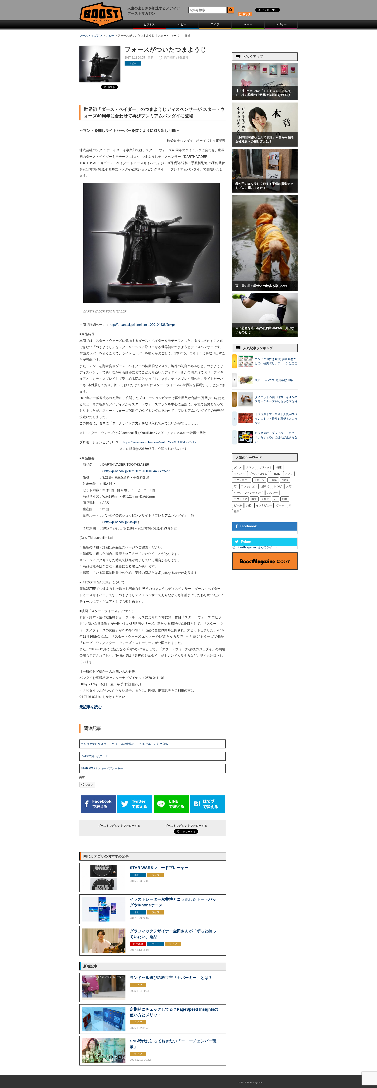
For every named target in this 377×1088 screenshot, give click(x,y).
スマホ (250, 467)
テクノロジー (242, 480)
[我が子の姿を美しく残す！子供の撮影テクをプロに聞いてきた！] (265, 191)
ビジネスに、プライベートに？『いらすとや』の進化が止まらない (276, 437)
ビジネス (149, 24)
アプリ (289, 473)
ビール (238, 505)
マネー (248, 24)
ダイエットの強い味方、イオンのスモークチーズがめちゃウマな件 (276, 399)
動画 (284, 499)
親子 (236, 511)
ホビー (182, 24)
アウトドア (240, 499)
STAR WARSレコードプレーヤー (102, 768)
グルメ (238, 467)
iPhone (276, 473)
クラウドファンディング (248, 492)
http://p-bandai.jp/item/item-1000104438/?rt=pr (142, 324)
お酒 (288, 486)
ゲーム (280, 505)
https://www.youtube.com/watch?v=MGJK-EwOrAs (159, 442)
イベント (239, 473)
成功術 (265, 486)
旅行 (249, 505)
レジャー (281, 24)
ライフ (215, 24)
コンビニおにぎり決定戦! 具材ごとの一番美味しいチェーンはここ (276, 361)
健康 (279, 467)
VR (276, 499)
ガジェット (265, 467)
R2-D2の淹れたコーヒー (96, 756)
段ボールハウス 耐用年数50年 (274, 380)
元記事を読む (90, 707)
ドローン (259, 480)
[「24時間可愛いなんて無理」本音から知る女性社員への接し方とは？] (265, 145)
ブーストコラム (258, 473)
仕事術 (273, 480)
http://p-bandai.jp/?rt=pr (120, 522)
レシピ (278, 486)
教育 (254, 499)
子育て (265, 499)
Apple (285, 480)
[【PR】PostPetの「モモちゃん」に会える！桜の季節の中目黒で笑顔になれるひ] (265, 99)
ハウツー (272, 492)
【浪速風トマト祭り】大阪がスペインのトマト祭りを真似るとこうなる (276, 418)
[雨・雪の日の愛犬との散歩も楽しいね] (265, 289)
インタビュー (264, 505)
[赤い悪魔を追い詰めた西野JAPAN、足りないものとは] (265, 336)
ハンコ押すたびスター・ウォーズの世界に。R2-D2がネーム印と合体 (124, 744)
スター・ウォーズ (168, 35)
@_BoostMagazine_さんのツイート (255, 547)
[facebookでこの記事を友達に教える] (98, 812)
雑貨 (187, 35)
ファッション (249, 486)
